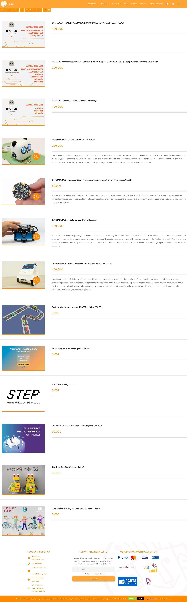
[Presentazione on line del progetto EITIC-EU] (23, 348)
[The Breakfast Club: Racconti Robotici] (23, 467)
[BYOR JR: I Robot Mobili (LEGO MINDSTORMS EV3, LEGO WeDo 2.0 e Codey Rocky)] (23, 22)
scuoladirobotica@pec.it (39, 574)
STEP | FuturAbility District (64, 384)
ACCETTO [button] (131, 599)
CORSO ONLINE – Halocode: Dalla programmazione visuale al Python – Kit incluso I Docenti (91, 180)
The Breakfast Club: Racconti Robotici (68, 467)
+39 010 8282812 (37, 564)
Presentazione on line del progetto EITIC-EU (71, 348)
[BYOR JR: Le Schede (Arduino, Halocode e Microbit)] (23, 100)
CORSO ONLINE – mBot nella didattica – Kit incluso (74, 220)
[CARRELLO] (179, 3)
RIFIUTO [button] (140, 599)
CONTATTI (143, 4)
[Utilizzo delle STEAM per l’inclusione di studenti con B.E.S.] (23, 508)
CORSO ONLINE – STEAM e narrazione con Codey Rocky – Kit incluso (82, 263)
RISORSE (134, 4)
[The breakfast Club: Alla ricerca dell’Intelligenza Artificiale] (23, 425)
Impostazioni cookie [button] (165, 599)
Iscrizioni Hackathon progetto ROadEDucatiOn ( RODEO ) (77, 307)
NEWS (126, 4)
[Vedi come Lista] (49, 10)
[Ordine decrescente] (22, 10)
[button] (173, 4)
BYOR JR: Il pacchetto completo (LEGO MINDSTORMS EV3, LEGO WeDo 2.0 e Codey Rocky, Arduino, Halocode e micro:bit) (104, 62)
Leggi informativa (151, 599)
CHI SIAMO (115, 4)
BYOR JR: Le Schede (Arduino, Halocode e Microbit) (74, 100)
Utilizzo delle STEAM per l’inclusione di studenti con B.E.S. (77, 508)
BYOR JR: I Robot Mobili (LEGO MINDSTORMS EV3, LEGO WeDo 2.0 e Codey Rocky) (88, 23)
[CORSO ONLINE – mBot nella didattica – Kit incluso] (23, 219)
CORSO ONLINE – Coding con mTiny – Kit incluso (73, 139)
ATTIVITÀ (104, 4)
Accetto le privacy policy (95, 574)
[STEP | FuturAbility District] (23, 384)
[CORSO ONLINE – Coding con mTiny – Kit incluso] (23, 139)
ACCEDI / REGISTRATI (156, 4)
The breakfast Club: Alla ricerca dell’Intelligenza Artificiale (77, 425)
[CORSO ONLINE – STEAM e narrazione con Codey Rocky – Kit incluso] (23, 263)
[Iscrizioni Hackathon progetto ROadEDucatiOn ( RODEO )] (23, 307)
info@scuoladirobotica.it (39, 568)
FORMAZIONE (91, 4)
